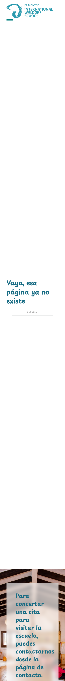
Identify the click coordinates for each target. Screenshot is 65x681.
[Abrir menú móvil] (9, 19)
